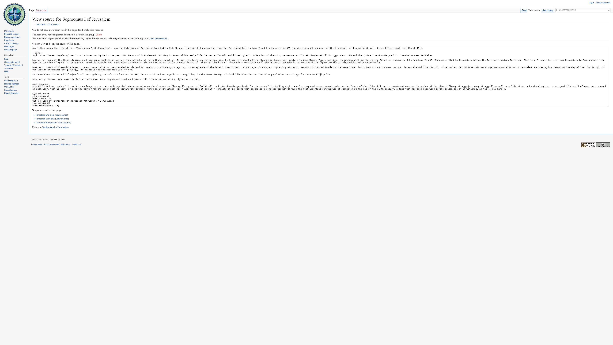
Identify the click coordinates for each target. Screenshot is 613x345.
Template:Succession (46, 122)
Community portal (12, 62)
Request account (603, 3)
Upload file (9, 87)
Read (524, 10)
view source (61, 115)
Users (99, 34)
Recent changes (11, 43)
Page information (11, 93)
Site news (8, 68)
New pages (9, 46)
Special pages (10, 90)
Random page (10, 50)
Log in (591, 3)
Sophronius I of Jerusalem (47, 24)
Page (31, 10)
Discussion (41, 10)
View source (534, 10)
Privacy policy (36, 144)
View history (547, 10)
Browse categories (12, 37)
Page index (9, 40)
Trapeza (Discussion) (13, 65)
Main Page (9, 31)
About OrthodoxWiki (51, 144)
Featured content (11, 34)
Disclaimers (65, 144)
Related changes (11, 84)
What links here (11, 81)
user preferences (158, 38)
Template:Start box (45, 118)
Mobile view (76, 144)
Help (6, 71)
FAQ (6, 59)
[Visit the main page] (14, 13)
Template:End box (45, 115)
